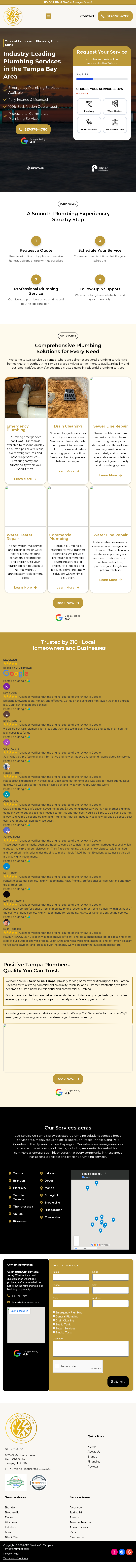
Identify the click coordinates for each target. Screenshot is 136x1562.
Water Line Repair (110, 535)
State (55, 1298)
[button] (48, 16)
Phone (56, 1285)
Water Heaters (114, 111)
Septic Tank (63, 1324)
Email (95, 1272)
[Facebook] (122, 1552)
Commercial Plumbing (60, 537)
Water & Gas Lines (115, 129)
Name (56, 1272)
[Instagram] (114, 1552)
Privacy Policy (11, 1553)
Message (58, 1338)
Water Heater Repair (20, 537)
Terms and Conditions (15, 1558)
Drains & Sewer (89, 129)
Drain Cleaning (65, 1320)
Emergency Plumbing (69, 1312)
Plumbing (89, 111)
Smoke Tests (64, 1332)
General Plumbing (67, 1316)
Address (97, 1298)
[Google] (129, 1552)
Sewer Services (65, 1328)
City (94, 1285)
